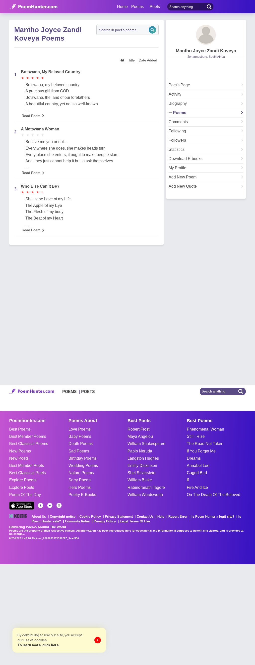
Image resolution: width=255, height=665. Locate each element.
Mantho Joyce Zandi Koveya (206, 50)
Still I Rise (196, 436)
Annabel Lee (198, 465)
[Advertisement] (74, 614)
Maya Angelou (140, 436)
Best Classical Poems (28, 444)
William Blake (140, 480)
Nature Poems (81, 473)
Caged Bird (197, 473)
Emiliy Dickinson (142, 465)
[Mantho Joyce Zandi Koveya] (206, 35)
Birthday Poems (82, 458)
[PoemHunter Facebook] (40, 505)
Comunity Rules (77, 521)
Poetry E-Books (82, 495)
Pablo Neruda (140, 451)
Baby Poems (79, 436)
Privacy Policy (105, 521)
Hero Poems (79, 487)
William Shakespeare (146, 444)
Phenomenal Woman (205, 429)
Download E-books (185, 159)
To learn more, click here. (38, 645)
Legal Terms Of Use (135, 521)
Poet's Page (179, 85)
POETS (88, 391)
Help (160, 516)
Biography (178, 104)
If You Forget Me (201, 451)
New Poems (20, 451)
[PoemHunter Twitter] (50, 505)
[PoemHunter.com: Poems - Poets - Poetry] (33, 6)
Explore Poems (22, 480)
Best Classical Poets (27, 473)
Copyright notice (62, 516)
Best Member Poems (27, 436)
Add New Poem (182, 177)
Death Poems (80, 444)
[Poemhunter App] (21, 505)
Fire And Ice (197, 487)
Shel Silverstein (141, 473)
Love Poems (79, 429)
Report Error (178, 516)
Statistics (177, 150)
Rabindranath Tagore (146, 487)
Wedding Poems (83, 465)
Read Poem (31, 116)
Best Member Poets (26, 465)
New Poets (19, 458)
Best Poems (20, 429)
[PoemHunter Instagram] (59, 505)
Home (122, 6)
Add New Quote (183, 186)
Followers (177, 140)
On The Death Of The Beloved (213, 495)
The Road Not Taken (205, 444)
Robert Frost (138, 429)
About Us (39, 516)
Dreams (194, 458)
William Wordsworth (145, 495)
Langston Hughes (143, 458)
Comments (178, 122)
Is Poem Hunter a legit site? (212, 516)
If (188, 480)
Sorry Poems (79, 480)
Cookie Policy (90, 516)
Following (177, 131)
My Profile (177, 168)
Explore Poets (21, 487)
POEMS (69, 391)
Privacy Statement (119, 516)
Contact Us (145, 516)
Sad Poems (78, 451)
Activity (175, 94)
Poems (179, 113)
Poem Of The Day (25, 495)
